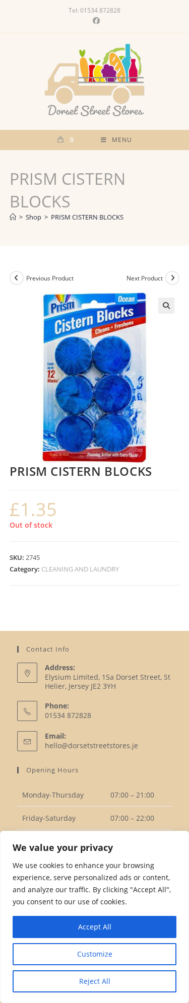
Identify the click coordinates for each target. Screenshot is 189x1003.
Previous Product (50, 278)
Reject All (94, 981)
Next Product (145, 278)
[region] (94, 917)
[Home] (13, 217)
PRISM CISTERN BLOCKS (87, 217)
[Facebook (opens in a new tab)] (95, 20)
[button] (166, 306)
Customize (94, 954)
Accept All (94, 927)
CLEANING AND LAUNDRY (80, 569)
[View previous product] (17, 278)
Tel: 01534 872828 (94, 10)
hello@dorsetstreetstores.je (91, 745)
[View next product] (172, 278)
